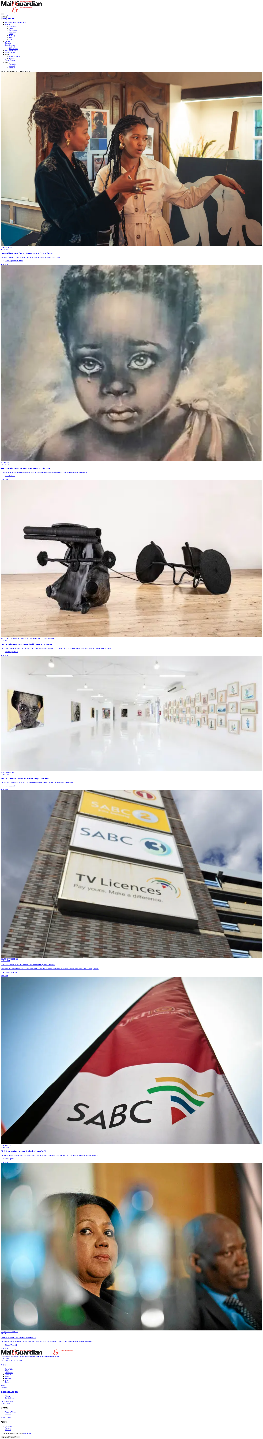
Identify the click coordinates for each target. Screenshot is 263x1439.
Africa (7, 1371)
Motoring (8, 1378)
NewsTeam (27, 1433)
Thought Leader (9, 1391)
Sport (6, 1382)
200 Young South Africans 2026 (11, 1360)
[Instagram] (3, 19)
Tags (2, 1358)
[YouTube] (13, 19)
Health (7, 1376)
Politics (3, 1385)
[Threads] (6, 19)
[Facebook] (1, 19)
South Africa (9, 1369)
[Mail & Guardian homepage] (131, 7)
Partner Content (6, 1417)
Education (8, 1374)
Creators (6, 1358)
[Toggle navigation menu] (2, 14)
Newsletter (8, 1426)
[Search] (8, 17)
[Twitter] (10, 19)
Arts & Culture (5, 1403)
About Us (8, 1430)
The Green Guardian (7, 1401)
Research (8, 1428)
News (3, 1364)
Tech (6, 1380)
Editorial (7, 1396)
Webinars (8, 1414)
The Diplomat (9, 1398)
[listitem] (5, 1356)
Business (4, 1387)
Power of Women (10, 1412)
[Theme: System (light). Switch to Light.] (4, 17)
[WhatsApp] (11, 19)
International (9, 1373)
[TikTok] (8, 19)
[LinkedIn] (5, 19)
